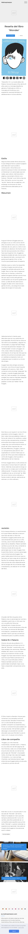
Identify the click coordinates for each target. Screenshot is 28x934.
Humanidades (10, 35)
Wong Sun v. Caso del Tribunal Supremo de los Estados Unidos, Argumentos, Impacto (13, 846)
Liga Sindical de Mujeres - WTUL (11, 878)
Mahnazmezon (6, 2)
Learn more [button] (21, 927)
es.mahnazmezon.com (9, 914)
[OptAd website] (21, 111)
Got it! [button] (14, 931)
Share (21, 35)
